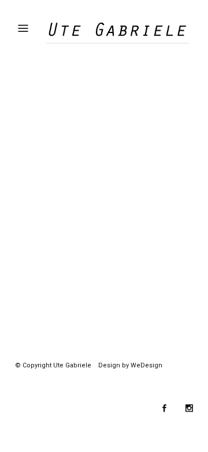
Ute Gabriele (72, 365)
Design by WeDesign (130, 365)
